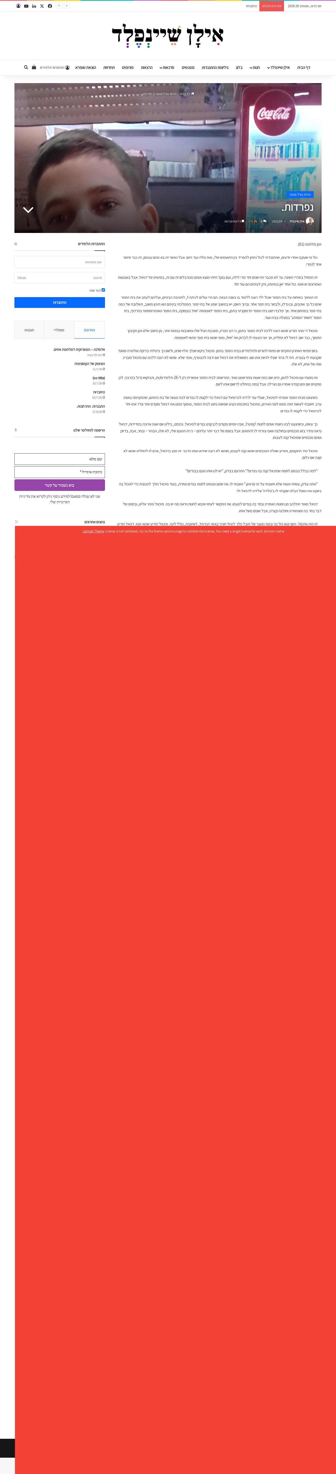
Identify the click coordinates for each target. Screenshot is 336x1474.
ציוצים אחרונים (95, 521)
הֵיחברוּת (99, 392)
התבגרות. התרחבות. (244, 6)
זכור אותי (95, 290)
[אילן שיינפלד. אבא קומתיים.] (168, 36)
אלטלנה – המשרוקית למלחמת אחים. (79, 349)
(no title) (99, 377)
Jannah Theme (93, 531)
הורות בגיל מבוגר (166, 94)
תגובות (29, 329)
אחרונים (89, 329)
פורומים (128, 67)
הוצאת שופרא (85, 67)
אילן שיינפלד (280, 67)
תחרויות (109, 67)
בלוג (239, 67)
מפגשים (188, 67)
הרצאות (147, 67)
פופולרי (59, 329)
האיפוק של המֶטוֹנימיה (90, 363)
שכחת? (21, 278)
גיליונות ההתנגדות (215, 67)
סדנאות (168, 67)
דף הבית (303, 67)
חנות (256, 67)
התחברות (59, 302)
